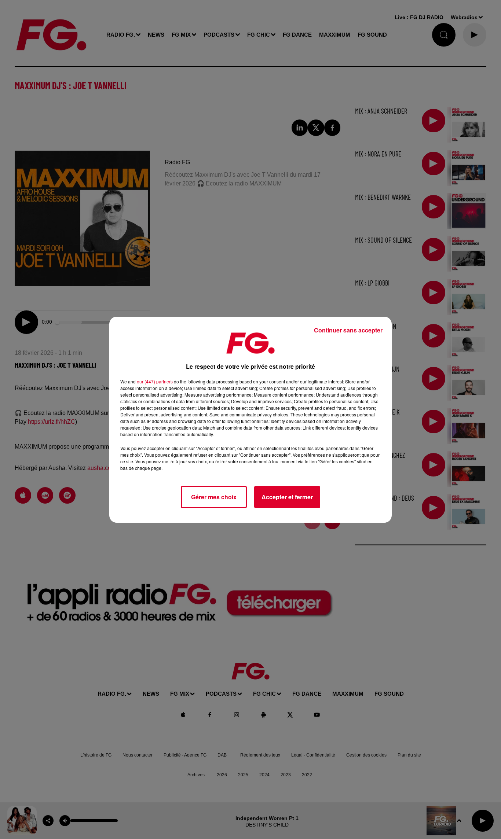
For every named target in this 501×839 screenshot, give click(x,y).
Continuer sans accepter (348, 330)
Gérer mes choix (214, 497)
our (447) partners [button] (155, 381)
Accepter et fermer (287, 497)
